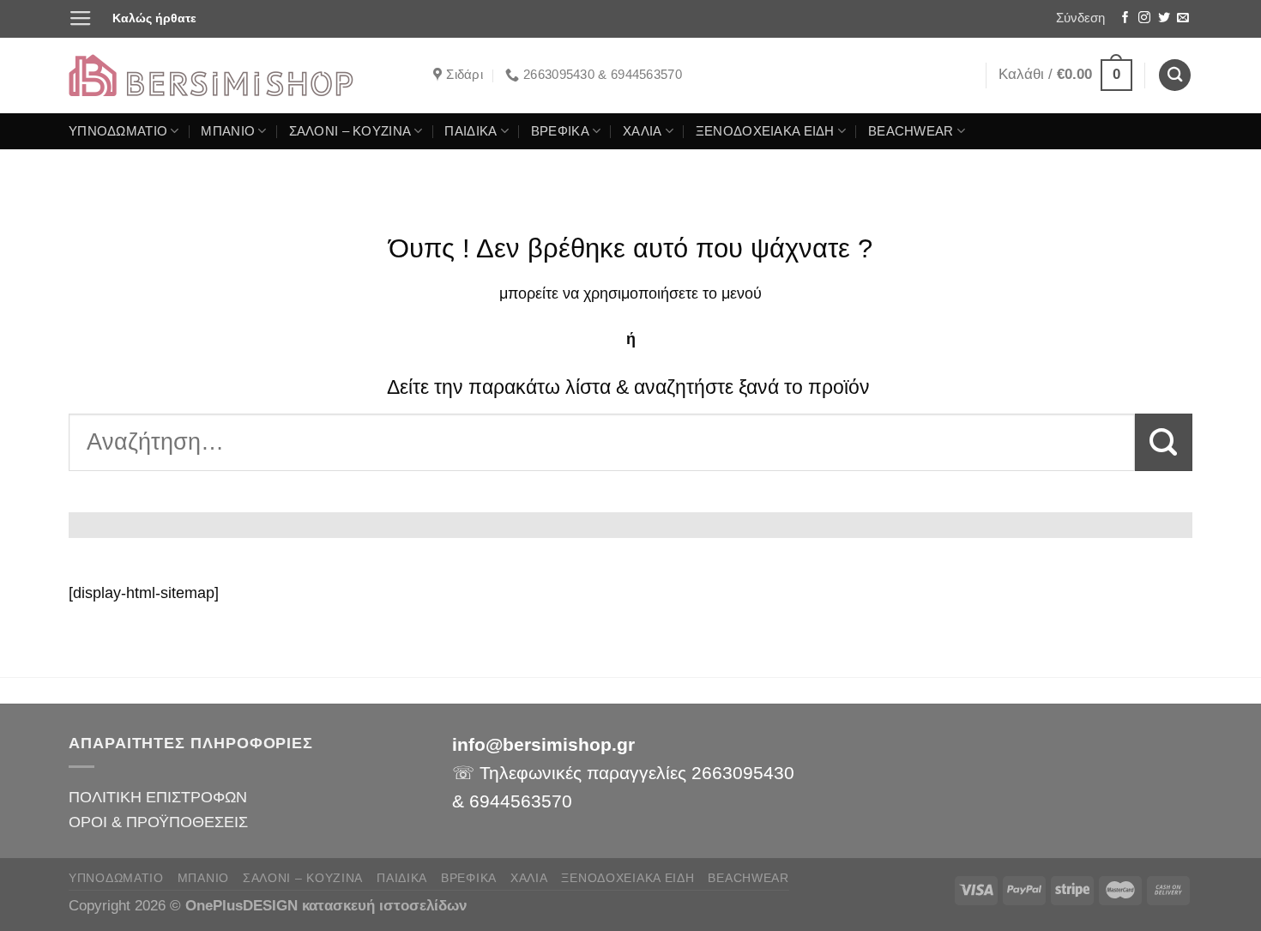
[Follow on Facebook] (1125, 18)
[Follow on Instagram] (1144, 18)
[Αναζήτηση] (1175, 75)
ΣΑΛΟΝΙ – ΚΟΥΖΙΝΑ (350, 131)
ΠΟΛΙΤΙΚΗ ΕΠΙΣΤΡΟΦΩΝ (158, 797)
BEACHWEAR (911, 131)
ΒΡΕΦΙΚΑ (560, 131)
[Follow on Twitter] (1164, 18)
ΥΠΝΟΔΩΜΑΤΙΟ (118, 131)
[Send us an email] (1183, 18)
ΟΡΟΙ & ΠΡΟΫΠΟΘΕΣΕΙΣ (158, 822)
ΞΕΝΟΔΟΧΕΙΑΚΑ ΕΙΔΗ (765, 131)
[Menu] (81, 19)
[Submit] (1163, 442)
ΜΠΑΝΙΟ (228, 131)
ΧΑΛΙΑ (642, 131)
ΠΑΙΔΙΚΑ (470, 131)
